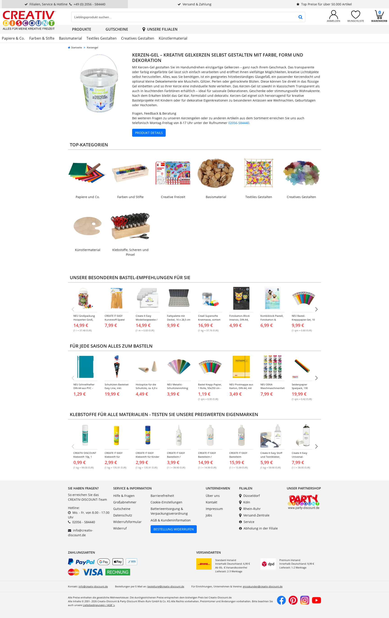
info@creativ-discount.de (93, 586)
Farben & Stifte (41, 38)
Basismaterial (70, 38)
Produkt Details (149, 133)
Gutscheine (117, 29)
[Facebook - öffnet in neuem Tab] (281, 600)
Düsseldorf (251, 495)
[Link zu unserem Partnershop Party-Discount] (303, 501)
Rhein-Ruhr (252, 509)
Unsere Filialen (162, 29)
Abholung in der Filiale (261, 528)
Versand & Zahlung (197, 4)
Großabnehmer (124, 502)
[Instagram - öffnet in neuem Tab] (304, 600)
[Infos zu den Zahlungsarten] (130, 567)
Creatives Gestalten (137, 38)
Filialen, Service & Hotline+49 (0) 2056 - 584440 (67, 4)
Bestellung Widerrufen (174, 529)
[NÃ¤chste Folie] (316, 309)
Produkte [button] (81, 29)
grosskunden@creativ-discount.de (263, 586)
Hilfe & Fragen (124, 495)
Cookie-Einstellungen (166, 502)
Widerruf (120, 528)
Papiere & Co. (13, 38)
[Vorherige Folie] (72, 309)
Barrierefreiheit (162, 495)
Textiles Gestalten (101, 38)
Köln (246, 502)
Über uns (213, 495)
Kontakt (211, 502)
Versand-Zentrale (256, 515)
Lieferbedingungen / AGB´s (99, 605)
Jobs (209, 515)
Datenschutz (122, 515)
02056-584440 (238, 123)
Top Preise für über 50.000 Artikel (326, 4)
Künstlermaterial (173, 38)
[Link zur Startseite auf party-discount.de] (29, 20)
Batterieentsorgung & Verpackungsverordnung (169, 511)
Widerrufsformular (127, 522)
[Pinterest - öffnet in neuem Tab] (293, 600)
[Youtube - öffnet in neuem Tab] (316, 600)
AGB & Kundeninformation (171, 520)
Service (249, 522)
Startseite (76, 47)
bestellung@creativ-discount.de (165, 586)
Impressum (214, 509)
